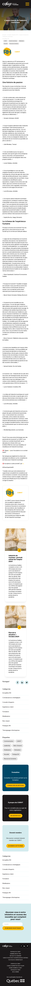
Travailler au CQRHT (15, 969)
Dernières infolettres (15, 953)
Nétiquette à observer (15, 955)
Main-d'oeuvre (17, 745)
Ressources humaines (14, 43)
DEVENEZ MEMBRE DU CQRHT (15, 967)
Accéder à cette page (15, 846)
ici (9, 450)
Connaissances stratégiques (11, 697)
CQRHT (5, 40)
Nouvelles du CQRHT (15, 951)
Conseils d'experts (8, 702)
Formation (5, 711)
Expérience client (7, 707)
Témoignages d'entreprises (11, 730)
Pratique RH (15, 754)
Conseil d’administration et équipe (15, 965)
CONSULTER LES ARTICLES (15, 785)
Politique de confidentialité (15, 959)
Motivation (17, 750)
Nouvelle (5, 43)
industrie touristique (13, 40)
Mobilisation (21, 40)
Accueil (4, 34)
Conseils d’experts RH (12, 34)
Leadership (7, 745)
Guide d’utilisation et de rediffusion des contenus (15, 957)
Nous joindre (15, 971)
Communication (8, 741)
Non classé (6, 721)
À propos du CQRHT (15, 963)
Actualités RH (5, 38)
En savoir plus (16, 815)
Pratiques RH (6, 726)
